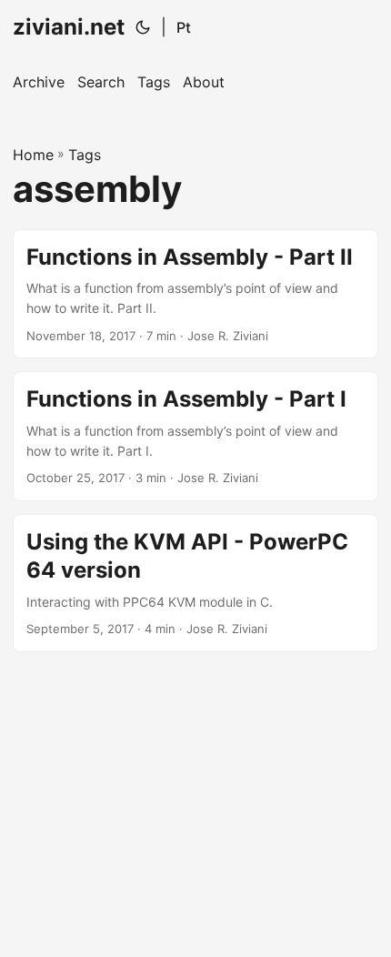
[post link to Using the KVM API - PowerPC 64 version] (195, 583)
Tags (84, 155)
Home (33, 155)
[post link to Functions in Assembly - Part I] (195, 436)
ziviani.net (69, 27)
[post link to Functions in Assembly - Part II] (195, 294)
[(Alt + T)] (143, 27)
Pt (183, 27)
